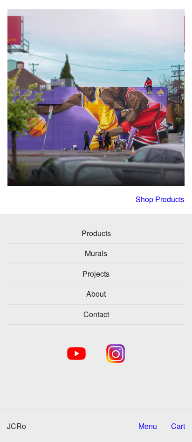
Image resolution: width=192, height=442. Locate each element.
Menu (147, 426)
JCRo (16, 426)
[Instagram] (115, 353)
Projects (96, 273)
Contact (96, 314)
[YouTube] (76, 353)
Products (96, 233)
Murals (96, 253)
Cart (178, 426)
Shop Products (160, 199)
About (96, 293)
